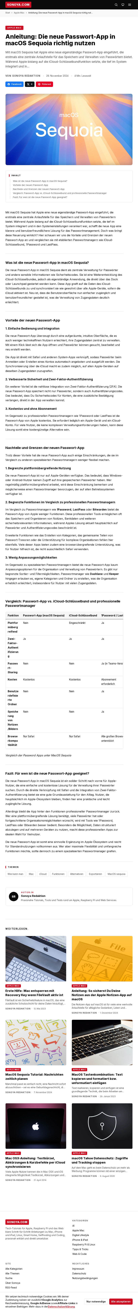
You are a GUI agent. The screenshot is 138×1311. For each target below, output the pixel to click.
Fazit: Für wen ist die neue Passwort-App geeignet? (40, 197)
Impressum (78, 1268)
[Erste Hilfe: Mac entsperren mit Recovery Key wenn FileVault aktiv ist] (35, 959)
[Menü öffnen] (130, 5)
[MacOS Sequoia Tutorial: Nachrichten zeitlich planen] (35, 1042)
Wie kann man (15, 873)
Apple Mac (19, 12)
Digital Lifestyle (80, 1235)
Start (7, 12)
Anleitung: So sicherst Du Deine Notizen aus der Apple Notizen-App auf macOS (102, 995)
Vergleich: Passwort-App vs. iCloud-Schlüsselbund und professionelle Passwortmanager (60, 193)
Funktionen (58, 873)
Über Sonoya (12, 1282)
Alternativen (76, 873)
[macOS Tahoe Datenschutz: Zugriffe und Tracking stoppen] (102, 1126)
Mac (31, 873)
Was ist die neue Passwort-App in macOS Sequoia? (40, 181)
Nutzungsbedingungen (85, 1278)
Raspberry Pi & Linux (83, 1244)
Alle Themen (12, 1273)
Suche (8, 1278)
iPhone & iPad (80, 1239)
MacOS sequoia (116, 873)
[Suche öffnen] (116, 5)
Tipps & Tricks (80, 1249)
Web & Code (79, 1253)
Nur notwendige (96, 1301)
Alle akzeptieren (121, 1301)
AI (73, 1225)
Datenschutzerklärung (61, 1306)
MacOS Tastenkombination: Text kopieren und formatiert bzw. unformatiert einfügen (97, 1079)
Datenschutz (79, 1273)
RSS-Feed (11, 1287)
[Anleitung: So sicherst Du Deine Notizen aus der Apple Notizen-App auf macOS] (102, 959)
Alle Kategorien (13, 1268)
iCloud (42, 873)
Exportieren (95, 873)
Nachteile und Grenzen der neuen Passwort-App (39, 189)
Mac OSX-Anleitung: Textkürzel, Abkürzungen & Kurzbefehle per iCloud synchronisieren (35, 1162)
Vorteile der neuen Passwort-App (30, 185)
